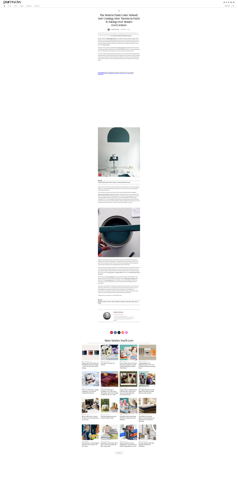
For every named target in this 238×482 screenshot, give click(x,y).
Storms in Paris (106, 44)
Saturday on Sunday (129, 278)
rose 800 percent (109, 280)
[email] (2, 29)
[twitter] (2, 22)
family (21, 6)
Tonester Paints (121, 47)
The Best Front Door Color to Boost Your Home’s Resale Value (114, 182)
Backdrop (112, 276)
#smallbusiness (111, 73)
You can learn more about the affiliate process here (121, 35)
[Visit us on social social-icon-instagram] (231, 2)
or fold (114, 38)
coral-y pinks (110, 272)
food (15, 6)
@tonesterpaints (101, 72)
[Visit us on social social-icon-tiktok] (224, 2)
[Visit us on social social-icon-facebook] (228, 2)
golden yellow (119, 272)
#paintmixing (116, 73)
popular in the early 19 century (105, 194)
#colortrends (122, 73)
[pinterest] (2, 16)
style (9, 6)
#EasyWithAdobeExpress (103, 73)
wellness (29, 6)
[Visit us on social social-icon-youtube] (233, 2)
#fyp (126, 73)
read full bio (115, 320)
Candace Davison (115, 29)
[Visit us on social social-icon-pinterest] (226, 2)
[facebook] (2, 19)
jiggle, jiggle (110, 38)
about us (37, 6)
